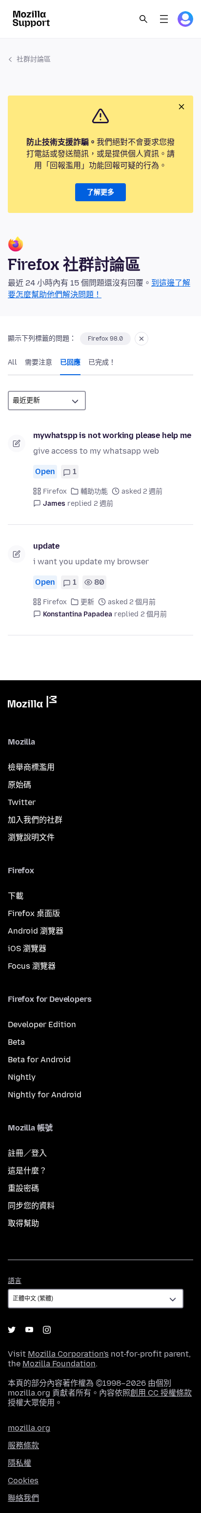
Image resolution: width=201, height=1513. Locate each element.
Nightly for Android (44, 1094)
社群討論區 (34, 59)
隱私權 (19, 1463)
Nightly (22, 1077)
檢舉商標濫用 (31, 767)
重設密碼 (23, 1188)
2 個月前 (154, 614)
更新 (87, 602)
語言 (14, 1281)
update (46, 546)
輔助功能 (94, 491)
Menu (164, 19)
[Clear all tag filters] (141, 338)
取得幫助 (23, 1223)
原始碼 (19, 784)
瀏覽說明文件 (31, 837)
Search (143, 19)
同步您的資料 (31, 1205)
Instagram (47, 1330)
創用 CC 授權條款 (161, 1393)
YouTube (29, 1330)
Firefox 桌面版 (34, 913)
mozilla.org (29, 1428)
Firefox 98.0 (105, 338)
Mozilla (32, 703)
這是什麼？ (27, 1170)
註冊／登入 (27, 1153)
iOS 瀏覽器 (27, 948)
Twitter (22, 802)
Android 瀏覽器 (35, 931)
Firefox (55, 491)
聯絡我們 (23, 1498)
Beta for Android (39, 1059)
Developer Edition (42, 1024)
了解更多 (100, 192)
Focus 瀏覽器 (32, 966)
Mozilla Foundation (59, 1363)
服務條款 (23, 1445)
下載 (15, 895)
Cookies (23, 1480)
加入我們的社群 (35, 819)
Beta (16, 1042)
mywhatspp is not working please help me (112, 435)
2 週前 (103, 503)
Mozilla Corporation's (68, 1354)
